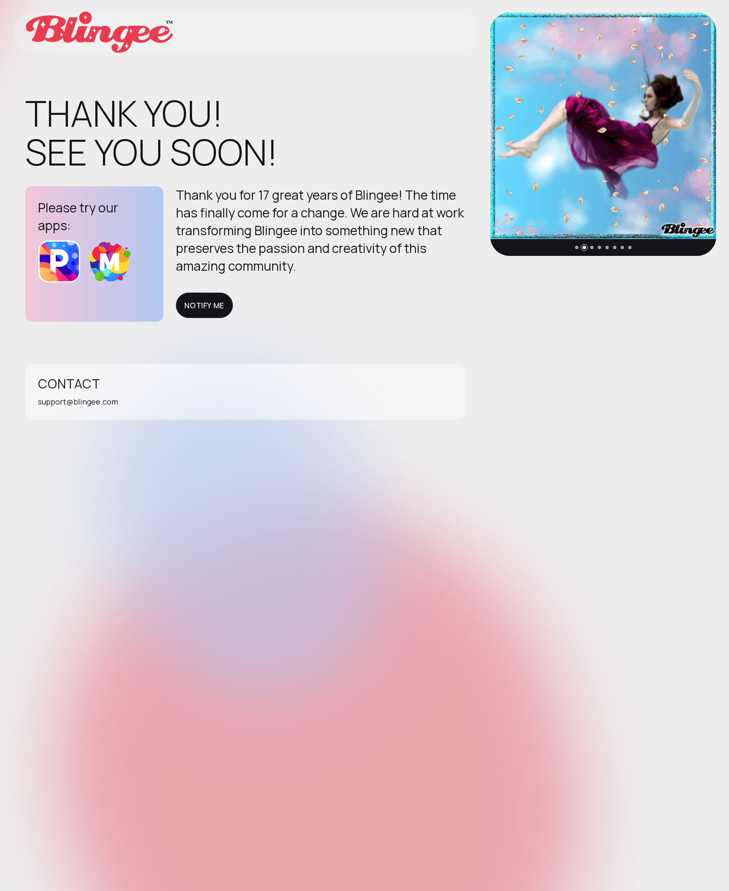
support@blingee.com (78, 402)
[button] (576, 247)
